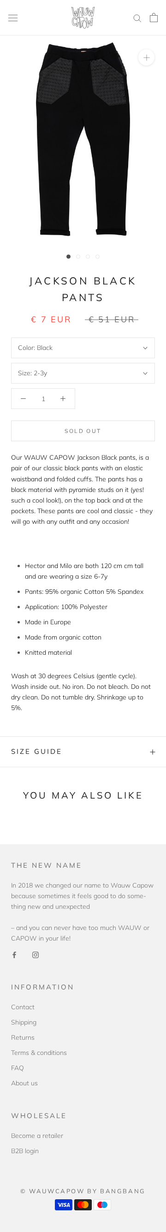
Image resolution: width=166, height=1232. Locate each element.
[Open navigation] (13, 18)
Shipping (23, 1022)
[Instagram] (35, 954)
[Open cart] (154, 17)
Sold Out (83, 430)
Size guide (36, 751)
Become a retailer (37, 1135)
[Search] (137, 18)
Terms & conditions (39, 1052)
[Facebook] (14, 954)
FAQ (17, 1068)
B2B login (25, 1151)
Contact (23, 1007)
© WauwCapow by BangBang (83, 1191)
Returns (23, 1037)
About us (24, 1083)
